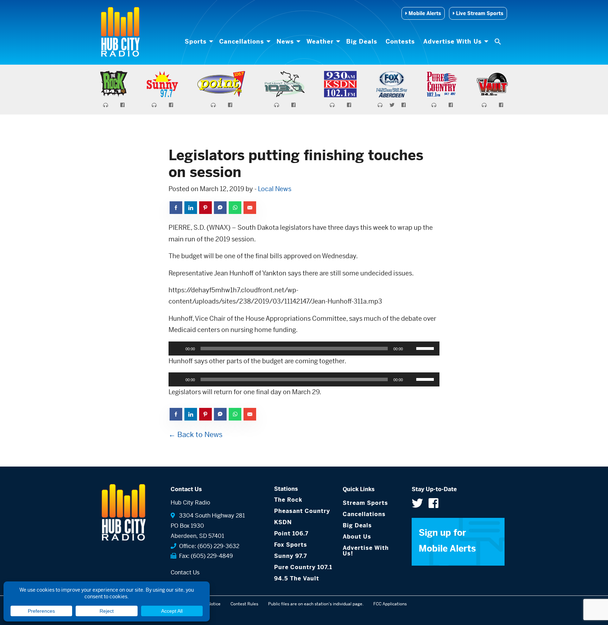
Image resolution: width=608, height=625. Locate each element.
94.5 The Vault (296, 578)
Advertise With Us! (366, 550)
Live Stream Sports (479, 13)
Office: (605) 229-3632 (207, 546)
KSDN (283, 522)
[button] (498, 41)
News (285, 41)
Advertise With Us (452, 41)
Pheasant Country (302, 511)
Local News (274, 189)
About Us (357, 536)
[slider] (426, 347)
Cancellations (241, 41)
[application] (304, 348)
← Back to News (195, 434)
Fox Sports (290, 544)
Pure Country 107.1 (303, 567)
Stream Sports (365, 503)
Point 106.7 (291, 533)
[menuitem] (197, 41)
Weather (320, 41)
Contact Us (185, 572)
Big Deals (361, 41)
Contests (400, 41)
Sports (196, 41)
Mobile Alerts (424, 13)
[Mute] (410, 348)
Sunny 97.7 (290, 556)
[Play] (177, 348)
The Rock (288, 499)
